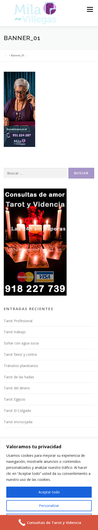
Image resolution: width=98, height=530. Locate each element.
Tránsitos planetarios (21, 365)
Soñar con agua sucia (21, 343)
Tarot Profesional (18, 320)
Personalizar (49, 505)
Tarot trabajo (15, 331)
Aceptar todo (49, 492)
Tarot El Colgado (17, 410)
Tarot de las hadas (19, 377)
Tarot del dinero (17, 388)
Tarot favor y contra (20, 354)
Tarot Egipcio (14, 399)
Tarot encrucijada (18, 421)
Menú (89, 9)
